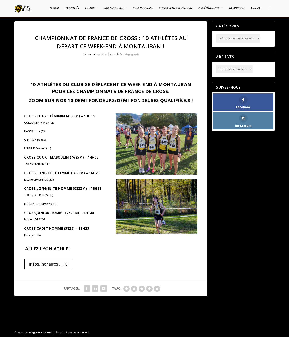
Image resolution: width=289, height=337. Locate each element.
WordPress (81, 332)
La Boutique (237, 8)
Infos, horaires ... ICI (49, 264)
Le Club (89, 8)
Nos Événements (208, 8)
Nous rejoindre (143, 8)
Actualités (72, 8)
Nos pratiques (113, 8)
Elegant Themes (40, 332)
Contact (256, 8)
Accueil (54, 8)
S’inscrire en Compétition (175, 8)
